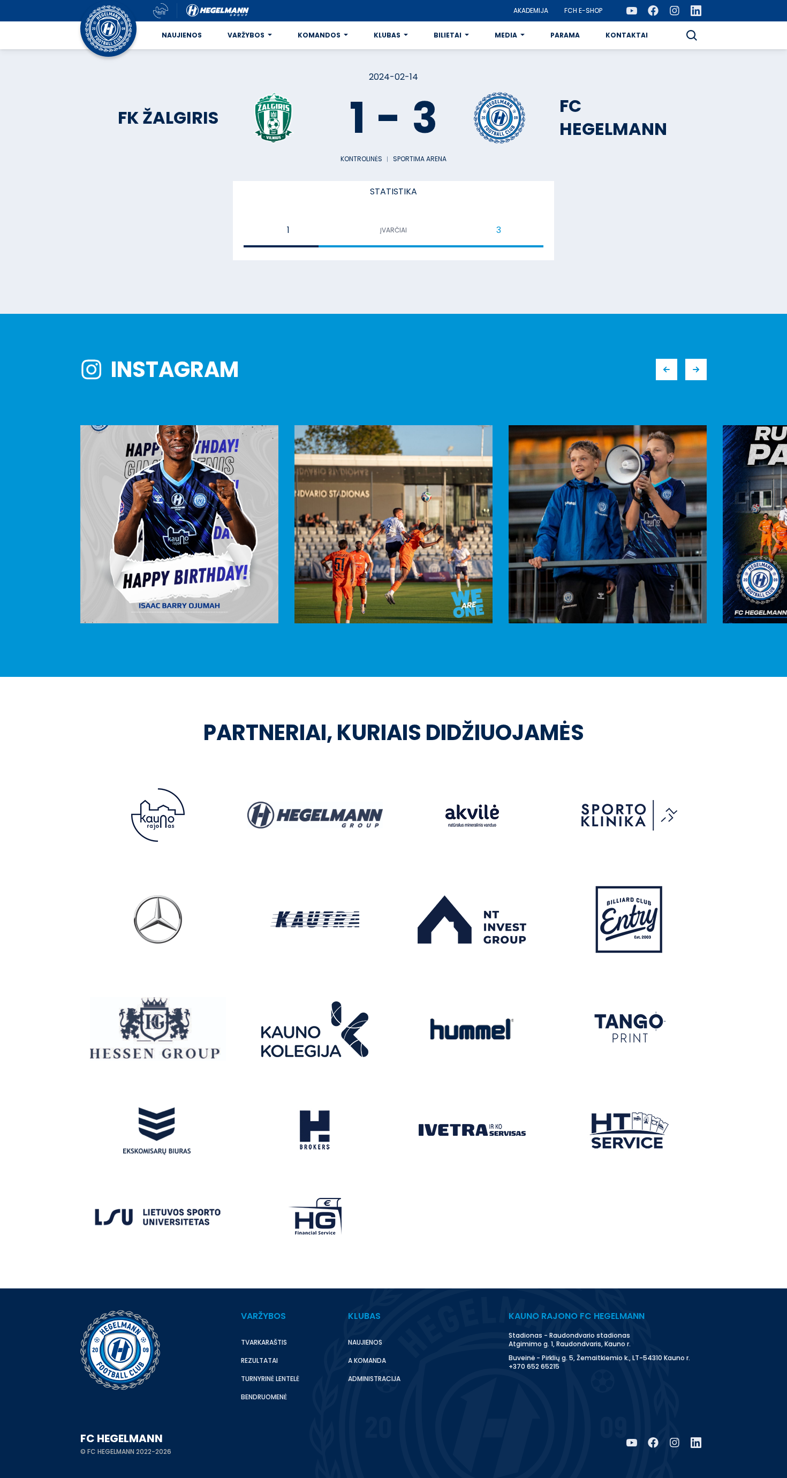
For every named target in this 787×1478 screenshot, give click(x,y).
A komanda (367, 1360)
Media (506, 35)
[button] (692, 35)
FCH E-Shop (583, 10)
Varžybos (246, 35)
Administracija (374, 1378)
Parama (565, 35)
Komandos (319, 35)
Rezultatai (259, 1360)
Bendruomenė (264, 1396)
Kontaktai (627, 35)
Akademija (530, 10)
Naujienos (182, 35)
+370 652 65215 (534, 1366)
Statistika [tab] (393, 191)
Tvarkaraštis (264, 1342)
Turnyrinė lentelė (270, 1378)
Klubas (387, 35)
